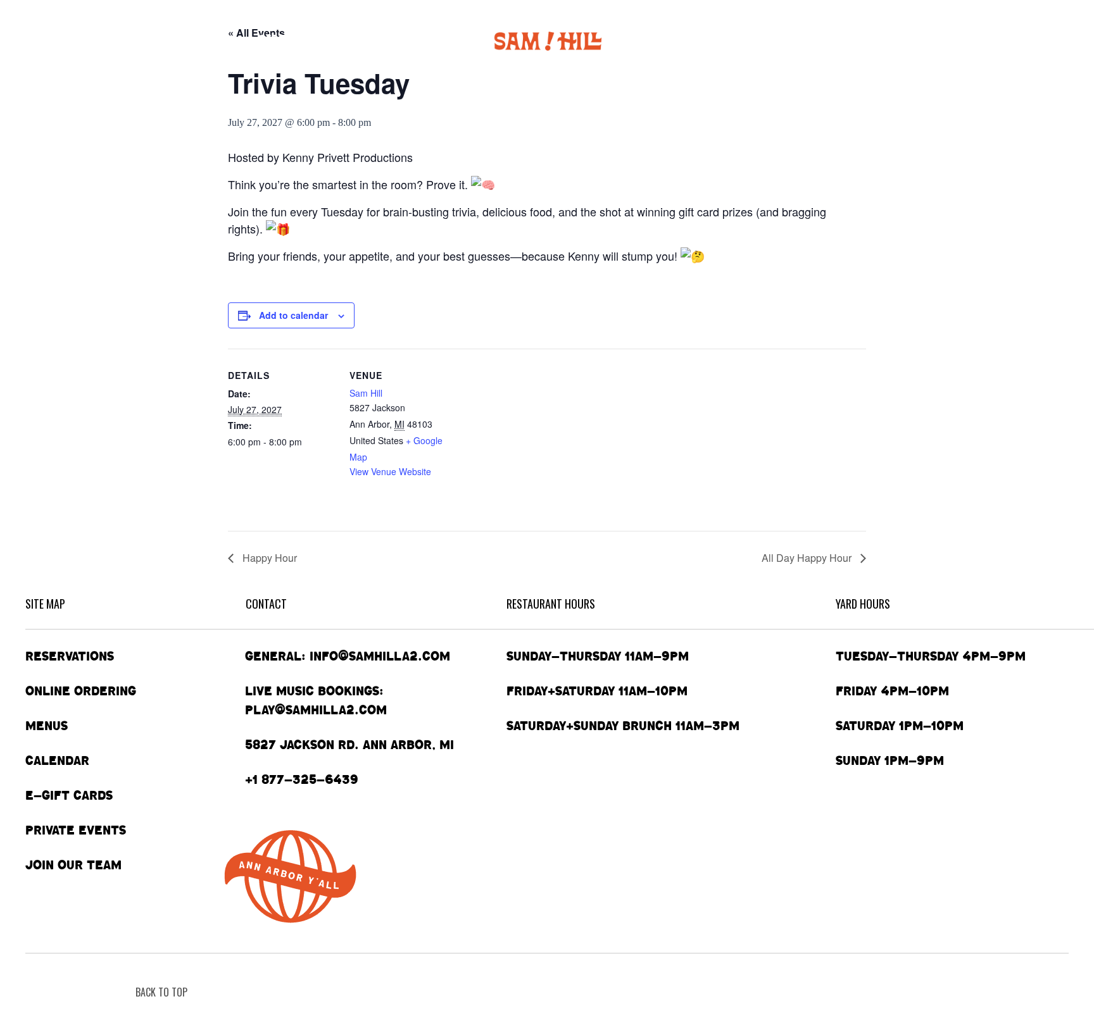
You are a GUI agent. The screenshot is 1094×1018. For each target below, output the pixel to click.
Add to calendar (293, 315)
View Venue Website (390, 471)
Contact (957, 40)
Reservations (69, 656)
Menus (209, 40)
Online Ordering (124, 40)
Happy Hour (268, 557)
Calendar (286, 40)
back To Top (161, 992)
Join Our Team (73, 864)
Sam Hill (365, 393)
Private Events (769, 40)
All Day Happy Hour (808, 557)
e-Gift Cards (866, 40)
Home (42, 40)
